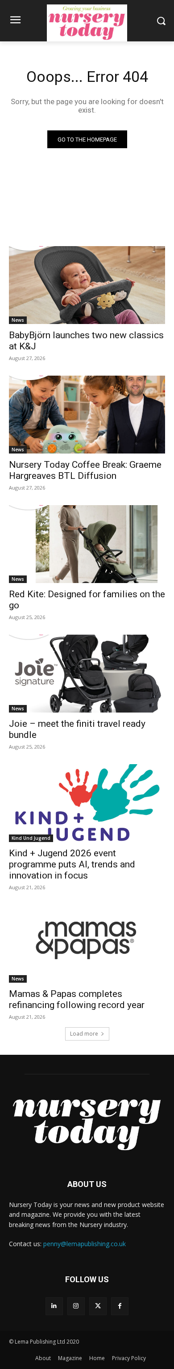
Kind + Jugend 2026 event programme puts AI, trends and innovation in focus (72, 864)
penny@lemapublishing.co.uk (84, 1243)
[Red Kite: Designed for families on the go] (87, 544)
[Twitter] (98, 1306)
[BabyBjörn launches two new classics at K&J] (87, 285)
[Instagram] (76, 1306)
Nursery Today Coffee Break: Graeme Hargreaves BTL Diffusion (85, 470)
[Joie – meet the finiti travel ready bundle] (87, 674)
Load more (84, 1033)
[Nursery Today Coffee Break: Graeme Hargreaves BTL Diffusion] (87, 415)
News (18, 320)
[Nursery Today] (87, 22)
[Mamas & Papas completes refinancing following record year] (87, 944)
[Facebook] (119, 1306)
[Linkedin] (54, 1306)
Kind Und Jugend (31, 838)
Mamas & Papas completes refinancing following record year (77, 999)
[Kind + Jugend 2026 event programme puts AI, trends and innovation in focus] (87, 803)
